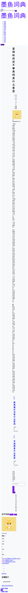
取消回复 (13, 488)
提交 (14, 492)
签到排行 (4, 573)
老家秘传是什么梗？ (9, 561)
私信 (16, 514)
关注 (12, 514)
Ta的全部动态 (5, 563)
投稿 (3, 44)
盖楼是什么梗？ (8, 560)
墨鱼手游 (10, 585)
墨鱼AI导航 (5, 585)
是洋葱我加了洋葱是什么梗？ (11, 558)
